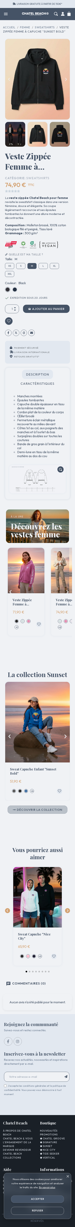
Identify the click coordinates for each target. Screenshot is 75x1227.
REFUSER (37, 1210)
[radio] (9, 266)
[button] (56, 14)
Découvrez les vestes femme (36, 530)
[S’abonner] (66, 1077)
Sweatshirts (37, 178)
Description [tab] (37, 374)
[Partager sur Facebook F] (8, 333)
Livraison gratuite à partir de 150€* (39, 3)
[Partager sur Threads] (24, 333)
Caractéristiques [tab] (37, 384)
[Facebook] (8, 1041)
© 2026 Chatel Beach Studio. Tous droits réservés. (37, 1219)
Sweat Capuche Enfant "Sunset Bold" (33, 771)
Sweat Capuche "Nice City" (34, 936)
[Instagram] (18, 1041)
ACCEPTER (37, 1199)
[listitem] (17, 621)
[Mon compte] (63, 14)
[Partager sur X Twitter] (16, 333)
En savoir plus (47, 1187)
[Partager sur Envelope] (31, 333)
